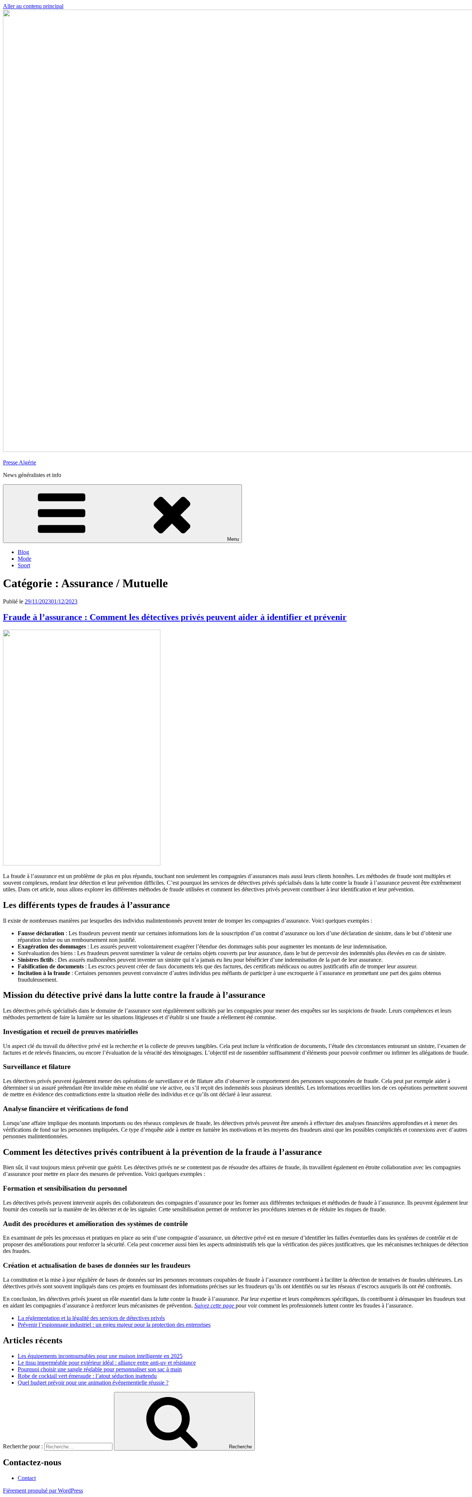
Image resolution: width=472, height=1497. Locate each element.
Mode (24, 559)
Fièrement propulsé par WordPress (43, 1490)
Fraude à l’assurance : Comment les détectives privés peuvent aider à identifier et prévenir (175, 617)
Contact (27, 1478)
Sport (24, 565)
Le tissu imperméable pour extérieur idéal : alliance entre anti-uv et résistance (107, 1363)
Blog (23, 552)
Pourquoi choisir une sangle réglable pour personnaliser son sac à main (100, 1369)
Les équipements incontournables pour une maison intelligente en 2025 (100, 1356)
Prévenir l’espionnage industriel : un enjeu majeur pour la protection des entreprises (114, 1325)
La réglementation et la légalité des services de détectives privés (91, 1318)
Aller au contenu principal (33, 6)
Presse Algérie (19, 462)
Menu (233, 539)
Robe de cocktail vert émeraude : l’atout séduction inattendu (87, 1376)
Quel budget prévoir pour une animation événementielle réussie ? (93, 1382)
